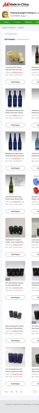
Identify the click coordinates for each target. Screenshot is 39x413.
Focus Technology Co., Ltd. (27, 404)
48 (21, 392)
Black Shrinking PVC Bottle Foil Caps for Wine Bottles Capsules (14, 328)
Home (6, 22)
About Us (28, 22)
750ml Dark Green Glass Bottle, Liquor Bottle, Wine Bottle (14, 199)
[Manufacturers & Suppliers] (15, 4)
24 (12, 392)
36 (16, 392)
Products (18, 22)
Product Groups (11, 34)
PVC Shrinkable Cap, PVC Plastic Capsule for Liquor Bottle (14, 371)
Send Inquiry (15, 82)
